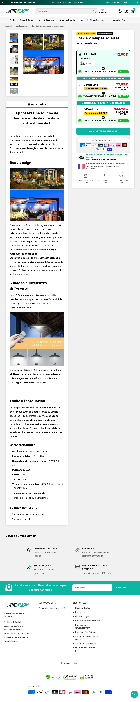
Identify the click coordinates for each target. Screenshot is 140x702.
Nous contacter (82, 608)
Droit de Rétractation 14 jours (86, 649)
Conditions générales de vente (86, 637)
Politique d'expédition (85, 632)
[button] (103, 62)
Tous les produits (22, 26)
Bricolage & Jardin (67, 20)
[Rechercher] (94, 11)
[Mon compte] (120, 11)
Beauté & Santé (26, 20)
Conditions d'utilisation (86, 643)
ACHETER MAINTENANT (104, 131)
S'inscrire (121, 587)
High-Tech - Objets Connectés (92, 20)
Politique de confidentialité (87, 621)
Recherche (80, 612)
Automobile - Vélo (117, 20)
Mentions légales (83, 616)
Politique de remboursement (82, 626)
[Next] (137, 2)
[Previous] (2, 2)
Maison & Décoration (46, 20)
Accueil (8, 26)
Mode (12, 20)
